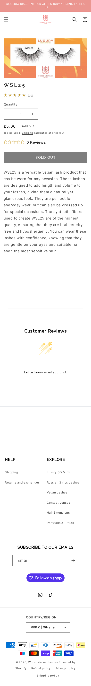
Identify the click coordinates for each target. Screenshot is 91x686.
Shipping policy (48, 675)
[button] (6, 19)
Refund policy (41, 668)
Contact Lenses (58, 502)
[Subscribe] (73, 560)
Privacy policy (66, 668)
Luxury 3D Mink (58, 472)
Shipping (27, 132)
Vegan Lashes (57, 492)
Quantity (10, 104)
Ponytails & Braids (60, 523)
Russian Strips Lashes (63, 482)
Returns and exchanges (22, 482)
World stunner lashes (43, 662)
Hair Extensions (58, 512)
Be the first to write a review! (45, 385)
